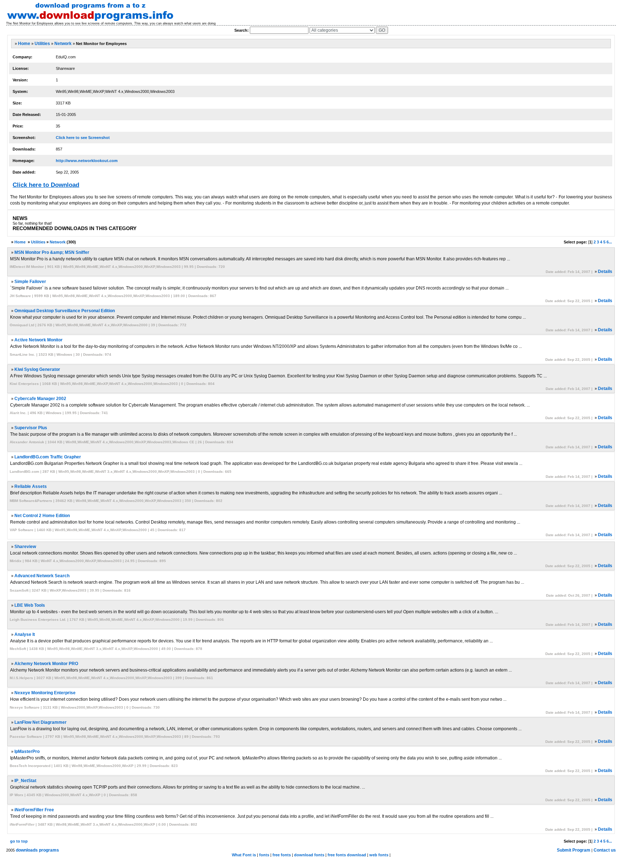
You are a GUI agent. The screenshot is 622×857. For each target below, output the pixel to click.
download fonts (309, 855)
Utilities (42, 43)
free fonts (281, 855)
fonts (264, 855)
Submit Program (573, 850)
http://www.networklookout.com (87, 160)
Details (605, 271)
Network (63, 43)
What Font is (244, 855)
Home (24, 43)
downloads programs (37, 850)
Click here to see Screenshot (83, 137)
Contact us (605, 850)
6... (609, 242)
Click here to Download (46, 184)
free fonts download (347, 855)
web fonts (378, 855)
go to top (19, 841)
